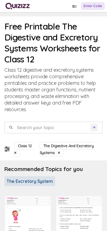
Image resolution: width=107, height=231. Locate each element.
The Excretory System (30, 181)
